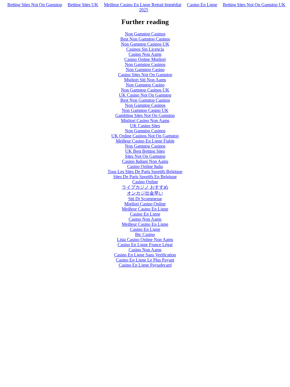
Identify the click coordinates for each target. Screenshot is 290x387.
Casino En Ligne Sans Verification (145, 254)
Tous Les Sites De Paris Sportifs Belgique (145, 171)
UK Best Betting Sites (145, 151)
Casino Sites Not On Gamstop (145, 74)
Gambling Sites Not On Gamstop (145, 115)
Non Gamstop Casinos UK (145, 44)
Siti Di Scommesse (145, 198)
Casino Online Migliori (145, 59)
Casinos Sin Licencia (145, 49)
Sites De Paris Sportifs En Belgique (145, 176)
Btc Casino (145, 234)
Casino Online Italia (145, 166)
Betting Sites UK (83, 4)
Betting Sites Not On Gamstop (34, 4)
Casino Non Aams (145, 54)
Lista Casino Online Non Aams (145, 239)
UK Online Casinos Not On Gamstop (145, 135)
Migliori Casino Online (145, 203)
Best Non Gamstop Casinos (145, 39)
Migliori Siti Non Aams (145, 79)
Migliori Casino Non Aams (145, 120)
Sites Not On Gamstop (145, 156)
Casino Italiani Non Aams (145, 161)
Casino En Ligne (202, 4)
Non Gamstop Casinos (145, 33)
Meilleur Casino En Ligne (145, 209)
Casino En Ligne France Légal (145, 244)
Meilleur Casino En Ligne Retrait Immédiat (142, 4)
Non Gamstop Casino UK (145, 110)
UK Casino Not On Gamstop (145, 95)
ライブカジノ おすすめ (145, 187)
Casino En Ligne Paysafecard (145, 265)
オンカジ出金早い (145, 193)
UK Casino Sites (145, 125)
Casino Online (145, 181)
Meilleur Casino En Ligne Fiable (145, 141)
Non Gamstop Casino (145, 69)
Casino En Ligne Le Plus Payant (145, 260)
